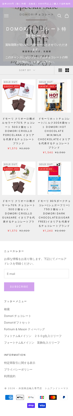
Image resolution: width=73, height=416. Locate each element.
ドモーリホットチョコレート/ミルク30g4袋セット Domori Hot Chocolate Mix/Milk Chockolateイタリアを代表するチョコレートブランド (54, 133)
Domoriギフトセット (17, 322)
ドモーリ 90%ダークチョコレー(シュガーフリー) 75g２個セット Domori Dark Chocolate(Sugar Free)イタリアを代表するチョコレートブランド (54, 213)
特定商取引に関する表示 (19, 362)
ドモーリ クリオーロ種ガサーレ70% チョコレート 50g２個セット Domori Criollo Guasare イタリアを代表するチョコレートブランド (18, 213)
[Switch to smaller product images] (67, 70)
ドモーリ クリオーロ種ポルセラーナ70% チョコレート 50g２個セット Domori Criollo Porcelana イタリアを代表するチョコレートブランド (18, 131)
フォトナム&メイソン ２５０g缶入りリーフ (33, 336)
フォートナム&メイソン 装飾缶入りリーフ (32, 342)
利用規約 (9, 376)
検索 (7, 309)
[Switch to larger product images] (60, 70)
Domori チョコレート (17, 316)
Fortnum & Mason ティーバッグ (24, 329)
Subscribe (19, 286)
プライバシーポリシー (18, 369)
